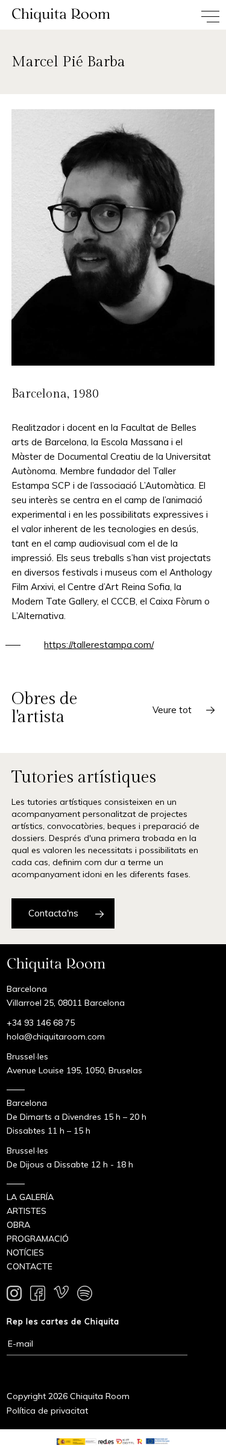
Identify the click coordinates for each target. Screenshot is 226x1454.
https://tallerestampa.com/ (99, 644)
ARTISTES (26, 1210)
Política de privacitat (47, 1410)
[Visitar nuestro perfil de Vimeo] (61, 1295)
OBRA (18, 1224)
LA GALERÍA (30, 1197)
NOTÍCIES (25, 1252)
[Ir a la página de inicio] (56, 15)
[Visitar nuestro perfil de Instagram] (14, 1295)
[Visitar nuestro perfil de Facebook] (37, 1295)
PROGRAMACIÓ (38, 1238)
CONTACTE (29, 1266)
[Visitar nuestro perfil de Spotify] (84, 1295)
